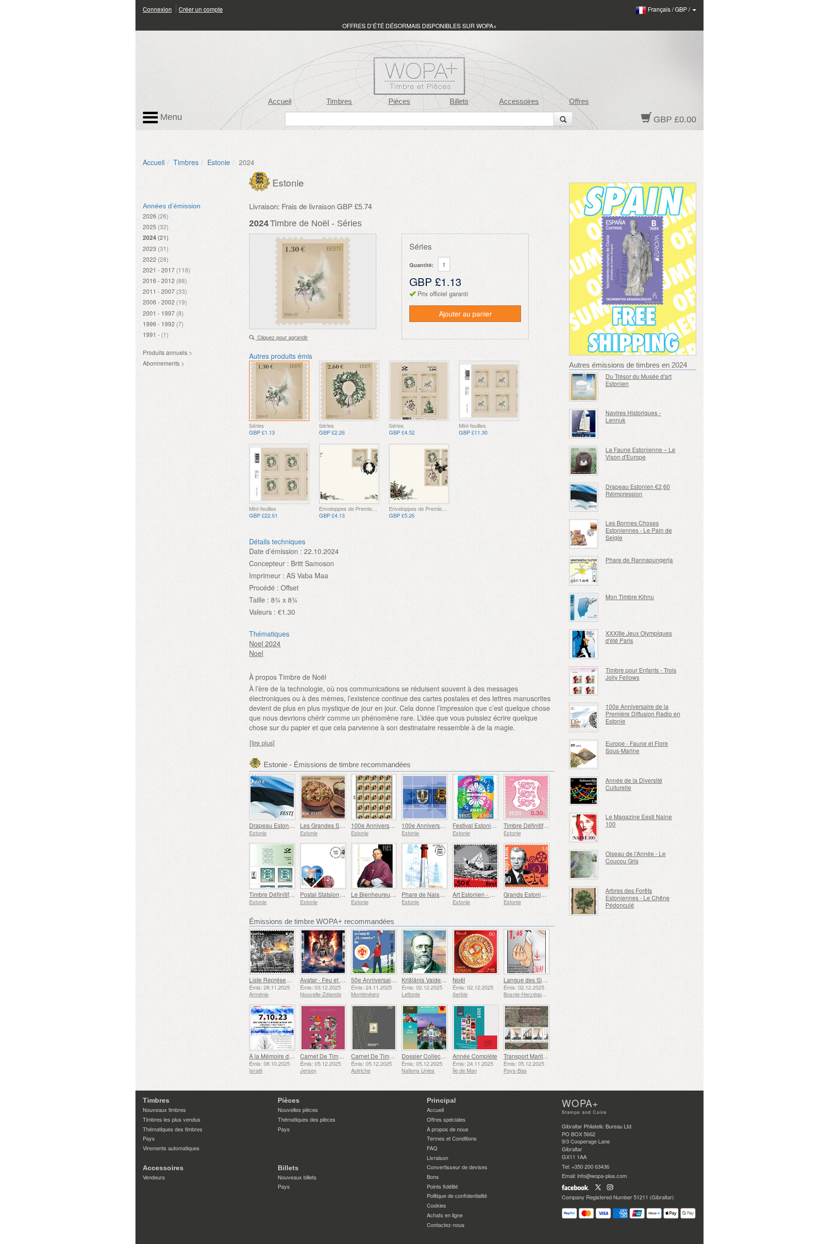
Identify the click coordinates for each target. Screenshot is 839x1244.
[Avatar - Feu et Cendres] (323, 952)
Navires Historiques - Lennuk (633, 416)
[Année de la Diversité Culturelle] (584, 791)
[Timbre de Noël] (279, 391)
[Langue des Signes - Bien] (526, 952)
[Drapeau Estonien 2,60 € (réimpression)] (272, 797)
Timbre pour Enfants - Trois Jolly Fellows (640, 673)
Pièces (399, 101)
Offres (579, 101)
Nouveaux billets (297, 1177)
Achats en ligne (445, 1215)
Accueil (279, 101)
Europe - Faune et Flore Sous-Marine (636, 747)
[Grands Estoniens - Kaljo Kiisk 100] (526, 866)
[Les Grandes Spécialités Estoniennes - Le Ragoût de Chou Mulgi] (323, 797)
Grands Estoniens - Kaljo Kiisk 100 (549, 894)
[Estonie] (260, 180)
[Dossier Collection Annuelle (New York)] (425, 1028)
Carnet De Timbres (325, 1056)
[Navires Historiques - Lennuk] (584, 423)
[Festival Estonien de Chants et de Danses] (476, 797)
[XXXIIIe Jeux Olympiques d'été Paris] (584, 644)
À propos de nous (448, 1129)
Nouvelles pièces (298, 1109)
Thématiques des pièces (307, 1119)
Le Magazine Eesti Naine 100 (638, 820)
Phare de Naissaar (426, 894)
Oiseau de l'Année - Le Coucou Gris (635, 857)
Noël (459, 979)
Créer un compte (201, 9)
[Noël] (476, 952)
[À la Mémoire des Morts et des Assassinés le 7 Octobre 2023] (272, 1028)
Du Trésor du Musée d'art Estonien (638, 379)
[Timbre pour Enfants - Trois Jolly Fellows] (584, 681)
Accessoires (519, 101)
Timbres (339, 101)
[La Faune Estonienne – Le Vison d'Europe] (584, 460)
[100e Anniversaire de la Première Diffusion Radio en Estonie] (584, 717)
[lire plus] (262, 743)
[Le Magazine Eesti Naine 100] (584, 827)
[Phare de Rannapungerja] (584, 571)
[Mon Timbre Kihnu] (584, 607)
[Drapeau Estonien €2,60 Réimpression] (584, 497)
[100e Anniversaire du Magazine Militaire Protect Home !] (374, 797)
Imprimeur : (267, 575)
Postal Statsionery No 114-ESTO (343, 894)
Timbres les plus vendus (172, 1119)
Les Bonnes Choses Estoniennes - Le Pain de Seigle (638, 530)
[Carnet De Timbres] (323, 1028)
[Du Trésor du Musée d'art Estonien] (584, 387)
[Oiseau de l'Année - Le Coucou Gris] (584, 864)
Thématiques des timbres (172, 1129)
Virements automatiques (171, 1148)
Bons (433, 1176)
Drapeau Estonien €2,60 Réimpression (637, 490)
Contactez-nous (446, 1224)
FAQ (432, 1148)
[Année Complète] (476, 1028)
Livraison (437, 1157)
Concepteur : (269, 563)
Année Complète (475, 1056)
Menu (170, 117)
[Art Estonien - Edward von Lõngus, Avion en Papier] (476, 866)
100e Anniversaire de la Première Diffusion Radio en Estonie (642, 713)
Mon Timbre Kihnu (629, 596)
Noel (256, 653)
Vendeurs (154, 1177)
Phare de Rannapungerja (639, 559)
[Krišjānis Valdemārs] (425, 952)
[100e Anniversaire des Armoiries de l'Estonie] (425, 797)
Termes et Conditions (452, 1138)
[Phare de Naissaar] (425, 866)
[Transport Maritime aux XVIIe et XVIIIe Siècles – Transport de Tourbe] (526, 1028)
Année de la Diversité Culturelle (633, 783)
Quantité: (421, 265)
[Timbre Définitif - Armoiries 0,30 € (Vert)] (272, 866)
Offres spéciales (446, 1119)
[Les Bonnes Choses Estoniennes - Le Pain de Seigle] (584, 534)
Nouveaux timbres (164, 1109)
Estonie (218, 162)
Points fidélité (442, 1186)
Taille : (259, 600)
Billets (459, 101)
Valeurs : (262, 612)
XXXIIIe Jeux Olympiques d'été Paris (638, 636)
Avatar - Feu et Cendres (331, 979)
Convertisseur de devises (457, 1167)
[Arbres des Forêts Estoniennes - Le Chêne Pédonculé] (584, 901)
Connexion (157, 9)
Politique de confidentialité (457, 1195)
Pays (149, 1138)
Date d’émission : (275, 551)
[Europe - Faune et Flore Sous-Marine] (584, 754)
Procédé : (264, 587)
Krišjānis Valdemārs (428, 979)
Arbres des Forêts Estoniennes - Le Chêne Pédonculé (637, 897)
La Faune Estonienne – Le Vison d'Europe (640, 453)
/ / (669, 9)
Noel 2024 (265, 643)
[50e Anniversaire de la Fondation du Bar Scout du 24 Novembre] (374, 952)
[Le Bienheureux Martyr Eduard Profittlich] (374, 866)
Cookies (436, 1205)
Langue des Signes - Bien (537, 979)
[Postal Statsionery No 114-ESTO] (323, 866)
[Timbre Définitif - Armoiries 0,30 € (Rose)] (526, 797)
